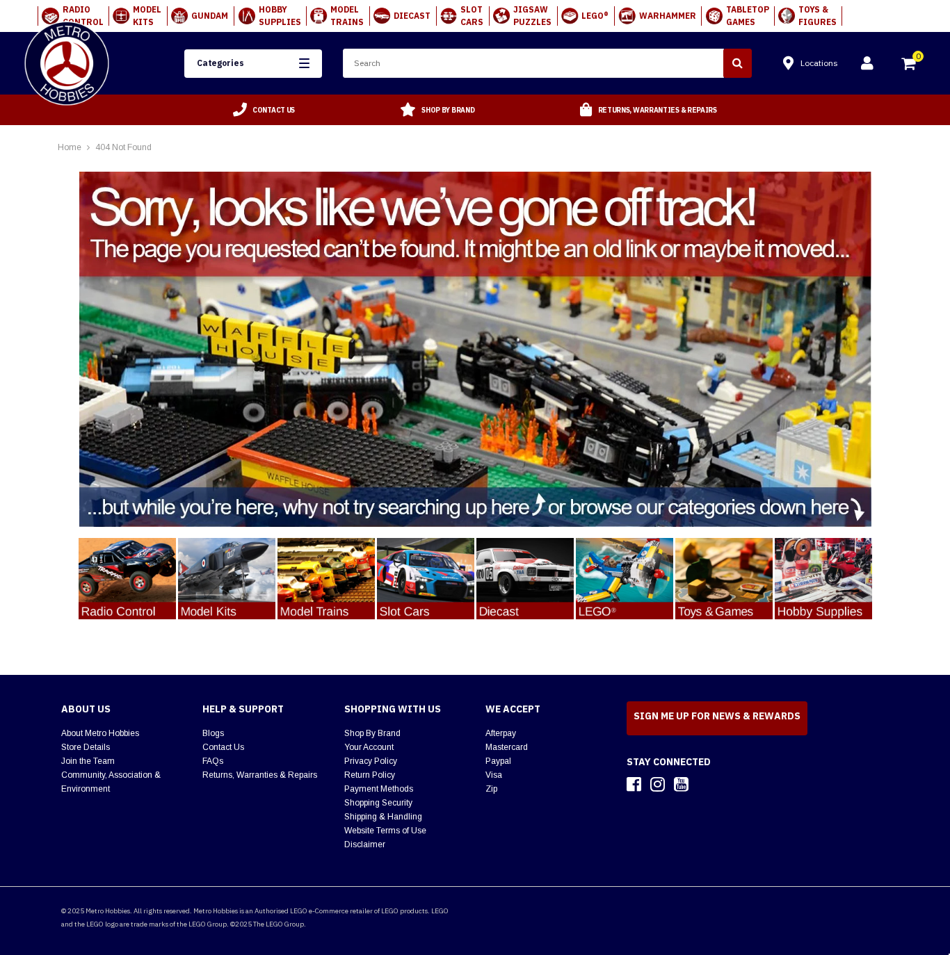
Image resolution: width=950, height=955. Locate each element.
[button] (253, 63)
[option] (264, 109)
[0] (909, 65)
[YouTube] (681, 784)
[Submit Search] (737, 63)
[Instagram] (657, 784)
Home (69, 147)
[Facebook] (634, 784)
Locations (819, 63)
